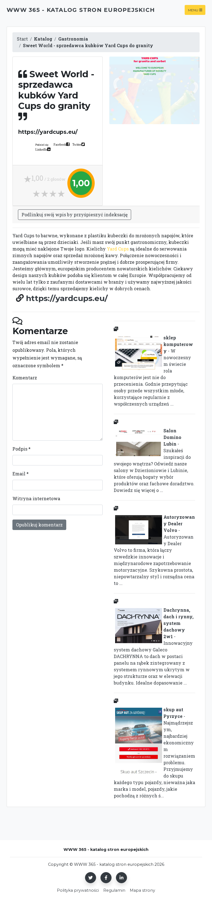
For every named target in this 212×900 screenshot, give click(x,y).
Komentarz (24, 377)
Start (22, 39)
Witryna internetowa (36, 498)
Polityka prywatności (78, 890)
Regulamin (114, 890)
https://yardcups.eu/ (67, 298)
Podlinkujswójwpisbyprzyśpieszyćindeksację (75, 214)
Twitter (76, 144)
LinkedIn (41, 149)
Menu (193, 10)
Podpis (21, 449)
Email (20, 473)
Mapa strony (142, 890)
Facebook (60, 144)
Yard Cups (118, 249)
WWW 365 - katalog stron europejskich (81, 10)
